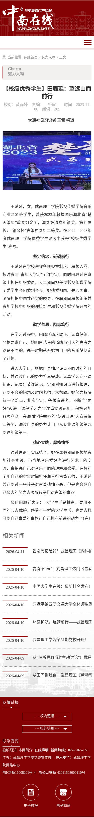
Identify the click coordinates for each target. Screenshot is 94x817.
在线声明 (42, 750)
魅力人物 (48, 57)
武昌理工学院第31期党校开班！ (61, 640)
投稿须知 (10, 750)
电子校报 (31, 806)
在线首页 (31, 57)
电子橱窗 (63, 806)
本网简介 (26, 750)
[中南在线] (28, 18)
